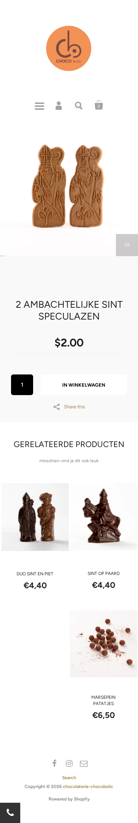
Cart (99, 105)
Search (79, 105)
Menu (39, 105)
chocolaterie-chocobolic (88, 786)
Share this (74, 406)
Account (59, 105)
